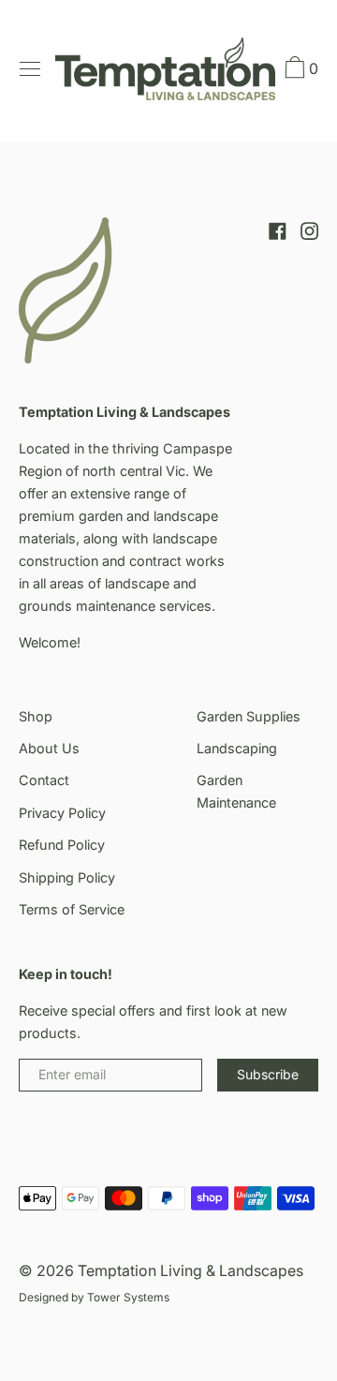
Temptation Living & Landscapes (190, 1270)
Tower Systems (128, 1297)
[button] (299, 70)
